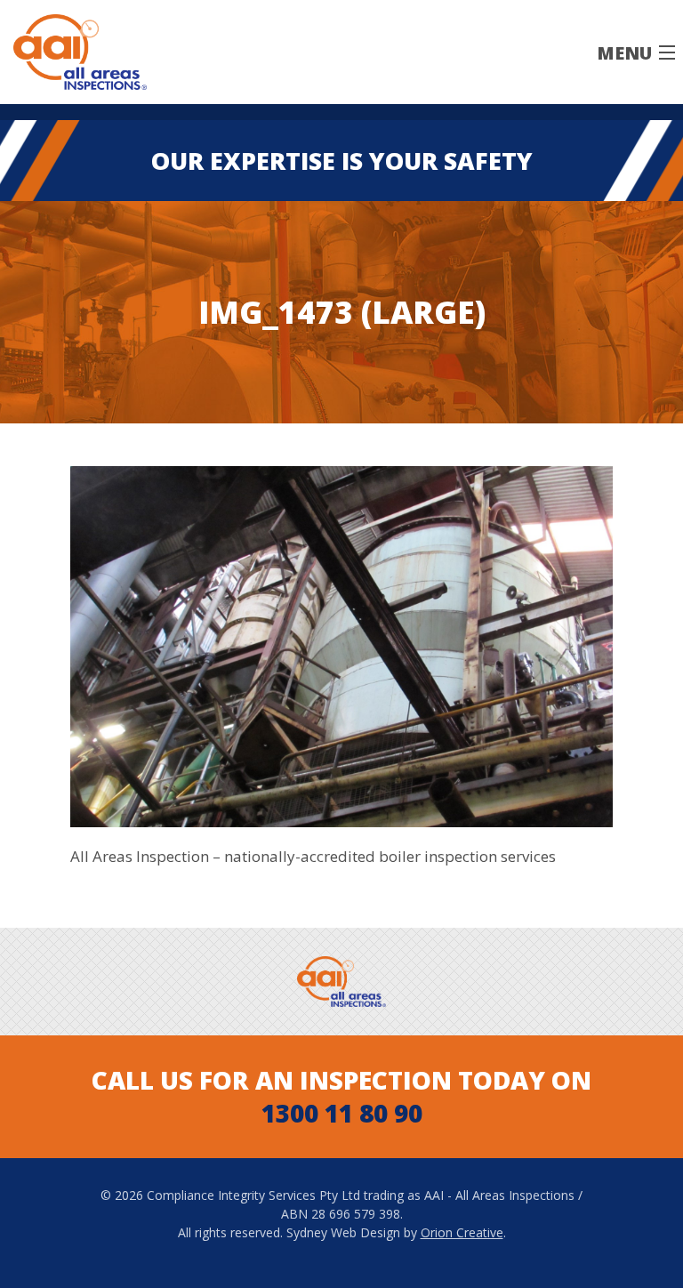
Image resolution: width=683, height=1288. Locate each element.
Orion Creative (462, 1232)
